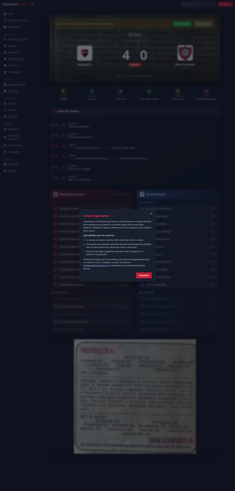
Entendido (144, 275)
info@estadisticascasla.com (96, 265)
